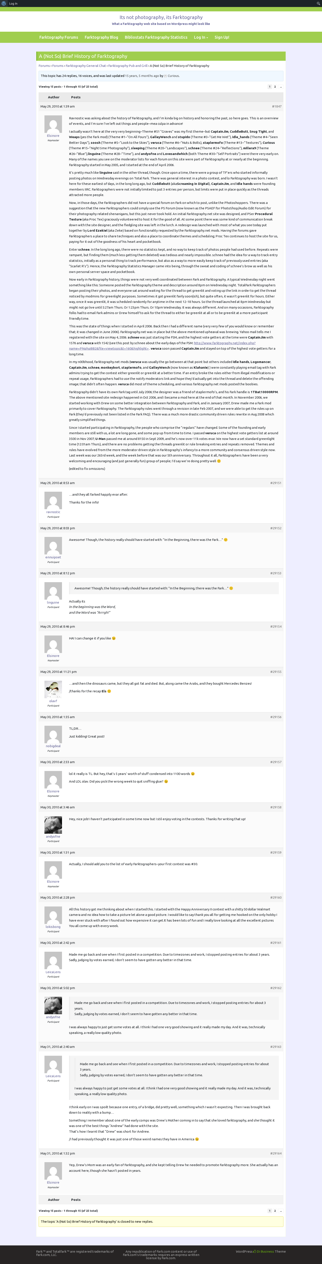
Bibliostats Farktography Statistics (156, 37)
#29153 (275, 573)
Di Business (265, 1251)
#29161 (275, 943)
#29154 (275, 626)
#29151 (275, 483)
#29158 (275, 807)
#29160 (275, 897)
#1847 (276, 106)
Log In (199, 37)
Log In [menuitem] (13, 3)
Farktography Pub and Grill (128, 66)
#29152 (275, 528)
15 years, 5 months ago (142, 76)
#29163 (275, 1047)
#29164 (275, 1153)
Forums (44, 66)
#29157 (275, 762)
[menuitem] (4, 3)
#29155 (275, 672)
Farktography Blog (101, 37)
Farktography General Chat (86, 66)
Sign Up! (222, 37)
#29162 (275, 988)
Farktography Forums (58, 37)
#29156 (275, 717)
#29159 (275, 852)
